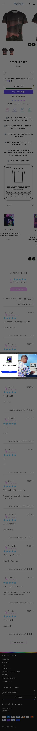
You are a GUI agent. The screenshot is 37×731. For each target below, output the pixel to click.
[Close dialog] (35, 355)
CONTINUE (9, 371)
